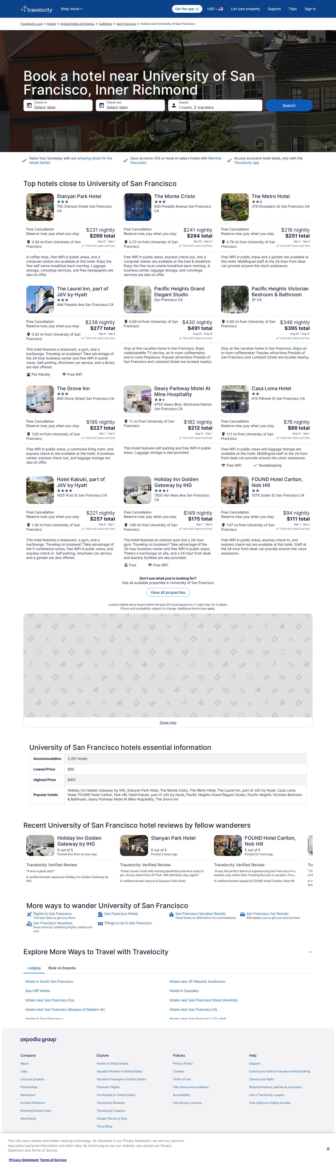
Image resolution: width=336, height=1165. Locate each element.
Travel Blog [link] (104, 1126)
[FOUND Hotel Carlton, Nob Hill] (265, 521)
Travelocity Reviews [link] (111, 1103)
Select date (44, 107)
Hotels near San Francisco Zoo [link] (49, 1000)
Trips (293, 9)
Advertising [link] (28, 1118)
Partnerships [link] (29, 1087)
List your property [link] (32, 1079)
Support (274, 9)
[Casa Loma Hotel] (265, 426)
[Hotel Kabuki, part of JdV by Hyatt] (70, 521)
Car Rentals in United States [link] (116, 1095)
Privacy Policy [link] (183, 1063)
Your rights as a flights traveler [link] (269, 1103)
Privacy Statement (24, 1160)
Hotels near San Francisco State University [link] (203, 1000)
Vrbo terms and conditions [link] (191, 1087)
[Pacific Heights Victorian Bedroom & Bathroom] (265, 331)
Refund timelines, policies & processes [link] (275, 1087)
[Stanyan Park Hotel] (70, 235)
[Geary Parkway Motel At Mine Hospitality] (168, 426)
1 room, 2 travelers (196, 107)
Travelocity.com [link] (31, 24)
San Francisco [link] (126, 24)
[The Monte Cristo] (168, 235)
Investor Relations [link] (32, 1103)
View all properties (168, 592)
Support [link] (254, 1063)
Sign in (310, 9)
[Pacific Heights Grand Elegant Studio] (168, 331)
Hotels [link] (51, 24)
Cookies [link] (178, 1071)
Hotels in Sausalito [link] (184, 991)
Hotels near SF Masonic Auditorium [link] (197, 981)
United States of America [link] (77, 24)
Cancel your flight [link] (261, 1079)
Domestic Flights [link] (108, 1087)
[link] (61, 915)
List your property (245, 9)
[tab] (34, 968)
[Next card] (307, 861)
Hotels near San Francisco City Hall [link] (197, 1019)
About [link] (24, 1063)
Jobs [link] (23, 1071)
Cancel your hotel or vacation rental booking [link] (279, 1071)
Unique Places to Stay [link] (112, 1118)
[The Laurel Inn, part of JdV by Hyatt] (70, 331)
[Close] (328, 1148)
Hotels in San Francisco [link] (44, 1019)
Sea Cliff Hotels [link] (37, 991)
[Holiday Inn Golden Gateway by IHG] (168, 521)
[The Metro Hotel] (265, 235)
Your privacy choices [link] (187, 1103)
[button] (168, 952)
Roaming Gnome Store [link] (35, 1110)
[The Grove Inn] (70, 426)
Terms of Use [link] (182, 1079)
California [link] (105, 24)
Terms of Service (53, 1160)
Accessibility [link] (181, 1095)
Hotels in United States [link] (112, 1063)
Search (289, 105)
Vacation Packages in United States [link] (121, 1079)
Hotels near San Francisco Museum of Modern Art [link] (65, 1009)
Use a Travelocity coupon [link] (266, 1095)
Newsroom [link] (27, 1095)
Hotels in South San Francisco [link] (49, 981)
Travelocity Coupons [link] (111, 1110)
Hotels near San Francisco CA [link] (193, 1009)
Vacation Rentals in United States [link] (119, 1071)
